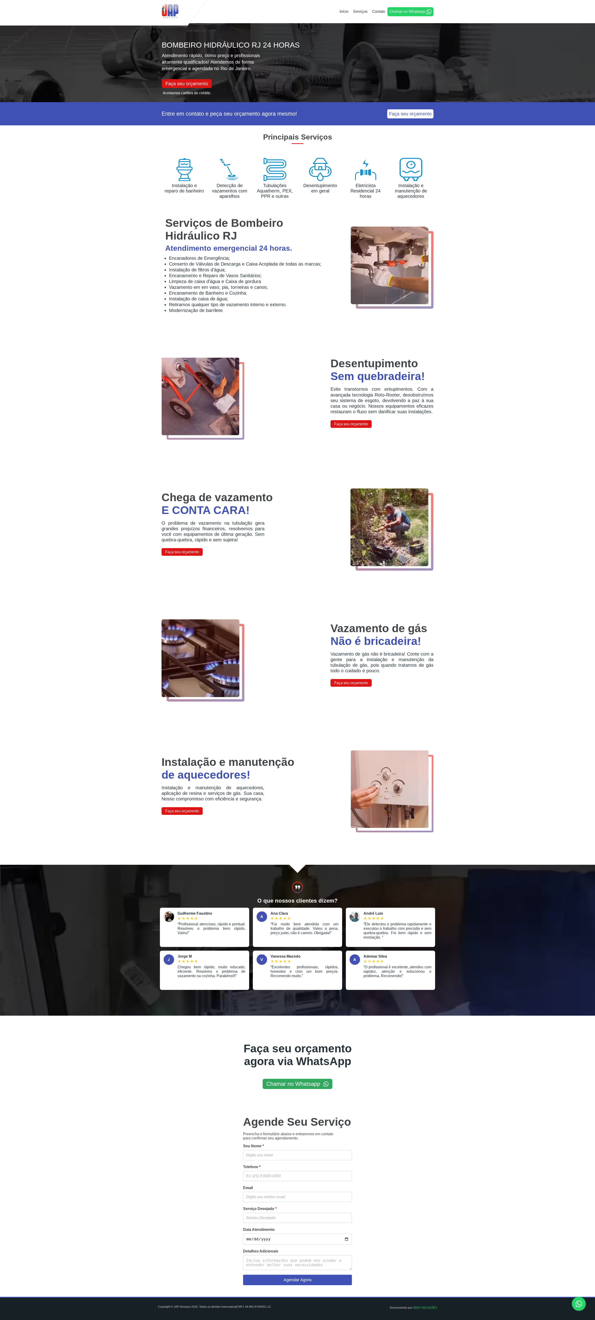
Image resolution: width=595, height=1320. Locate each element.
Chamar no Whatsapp (407, 11)
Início (344, 11)
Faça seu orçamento (186, 83)
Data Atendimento (259, 1230)
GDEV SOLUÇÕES (425, 1307)
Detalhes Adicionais (260, 1251)
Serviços (360, 11)
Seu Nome (253, 1146)
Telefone (252, 1167)
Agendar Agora (297, 1280)
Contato (378, 11)
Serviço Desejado (260, 1209)
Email (248, 1188)
